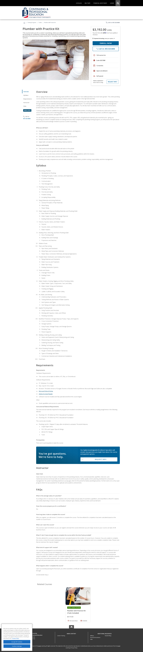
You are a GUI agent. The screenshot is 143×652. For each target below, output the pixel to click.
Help (91, 639)
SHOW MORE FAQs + (42, 575)
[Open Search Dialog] (118, 3)
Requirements (27, 99)
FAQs (24, 106)
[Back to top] (71, 633)
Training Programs (31, 22)
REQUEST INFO (112, 82)
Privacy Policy (74, 648)
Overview (26, 91)
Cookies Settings (17, 646)
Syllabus (25, 95)
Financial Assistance (95, 637)
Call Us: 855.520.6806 (113, 22)
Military (92, 635)
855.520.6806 (26, 118)
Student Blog (108, 635)
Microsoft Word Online (46, 391)
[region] (16, 637)
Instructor (26, 102)
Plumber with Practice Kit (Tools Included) (76, 612)
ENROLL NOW (106, 43)
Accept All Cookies (17, 642)
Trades (40, 22)
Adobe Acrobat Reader (46, 394)
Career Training (61, 635)
